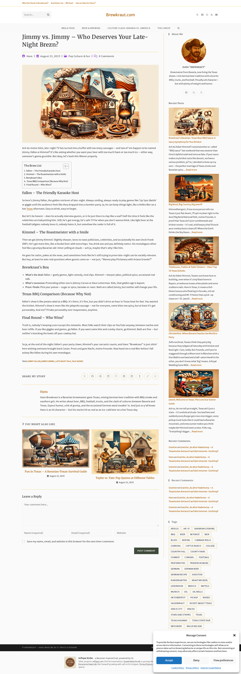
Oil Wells (198, 592)
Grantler (173, 447)
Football (204, 557)
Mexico (192, 586)
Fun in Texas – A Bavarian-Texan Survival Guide (56, 471)
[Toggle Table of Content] (64, 166)
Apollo (175, 528)
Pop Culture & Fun (79, 56)
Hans (30, 56)
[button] (234, 635)
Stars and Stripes (181, 614)
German (175, 569)
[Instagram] (207, 15)
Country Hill (178, 551)
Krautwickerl (200, 580)
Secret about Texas (201, 603)
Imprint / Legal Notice (211, 668)
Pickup (194, 597)
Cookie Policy (177, 668)
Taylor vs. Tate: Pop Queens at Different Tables (125, 478)
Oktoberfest (178, 597)
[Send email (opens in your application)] (216, 15)
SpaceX (191, 609)
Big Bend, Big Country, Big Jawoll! (185, 204)
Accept (169, 660)
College (210, 546)
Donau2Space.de (147, 664)
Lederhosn (177, 586)
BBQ (173, 534)
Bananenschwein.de (87, 664)
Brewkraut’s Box (34, 178)
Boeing (186, 540)
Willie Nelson (194, 626)
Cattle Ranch (193, 546)
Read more (191, 169)
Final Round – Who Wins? (39, 185)
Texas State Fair (201, 620)
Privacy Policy (192, 668)
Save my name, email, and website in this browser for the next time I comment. (70, 541)
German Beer (191, 569)
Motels (205, 586)
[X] (197, 15)
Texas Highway (179, 620)
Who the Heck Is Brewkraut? (35, 3)
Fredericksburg (199, 563)
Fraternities (178, 563)
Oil (186, 592)
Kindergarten (179, 580)
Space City (176, 609)
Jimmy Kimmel (48, 361)
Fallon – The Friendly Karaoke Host (43, 171)
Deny (196, 660)
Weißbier (176, 626)
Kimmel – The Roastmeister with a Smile (46, 174)
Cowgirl (189, 557)
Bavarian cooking (204, 528)
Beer (182, 534)
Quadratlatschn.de (131, 661)
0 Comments (106, 56)
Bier (207, 534)
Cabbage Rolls (203, 540)
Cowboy (175, 557)
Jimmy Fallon (34, 361)
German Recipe (179, 574)
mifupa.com (97, 661)
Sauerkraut (178, 603)
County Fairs (198, 551)
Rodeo (206, 597)
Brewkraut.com (120, 14)
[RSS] (211, 15)
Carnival (176, 546)
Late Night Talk (63, 361)
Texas (29, 208)
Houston (197, 574)
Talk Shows (77, 361)
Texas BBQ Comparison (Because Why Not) (47, 181)
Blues (174, 540)
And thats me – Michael (62, 3)
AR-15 (186, 528)
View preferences (223, 660)
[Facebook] (202, 15)
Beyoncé (195, 534)
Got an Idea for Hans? (86, 3)
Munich (175, 592)
